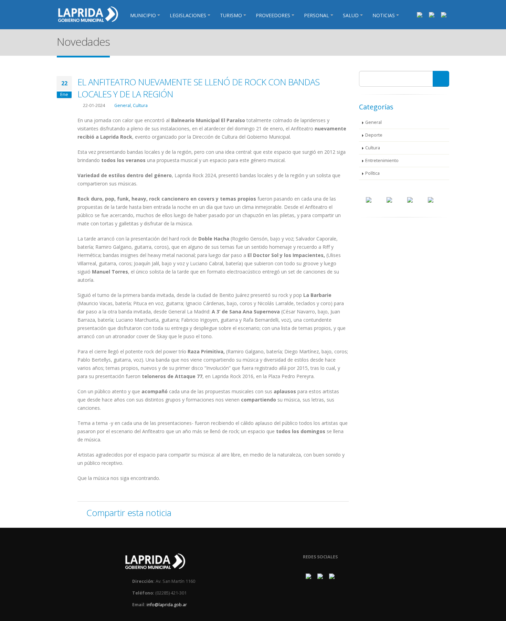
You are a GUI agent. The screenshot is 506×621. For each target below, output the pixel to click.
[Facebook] (419, 14)
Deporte (373, 135)
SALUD (351, 15)
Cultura (140, 105)
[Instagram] (431, 14)
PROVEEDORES (273, 15)
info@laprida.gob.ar (167, 605)
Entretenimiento (382, 160)
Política (372, 173)
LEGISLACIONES (188, 15)
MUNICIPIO (143, 15)
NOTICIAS (383, 15)
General (122, 105)
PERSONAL (316, 15)
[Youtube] (444, 14)
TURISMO (231, 15)
